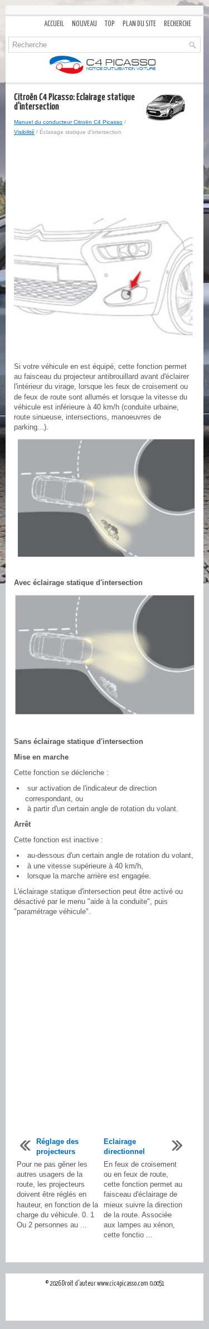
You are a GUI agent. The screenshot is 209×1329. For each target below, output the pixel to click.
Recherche (177, 24)
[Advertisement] (104, 176)
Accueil (54, 24)
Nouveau (84, 24)
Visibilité (24, 132)
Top (110, 24)
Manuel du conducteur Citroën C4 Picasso (68, 122)
